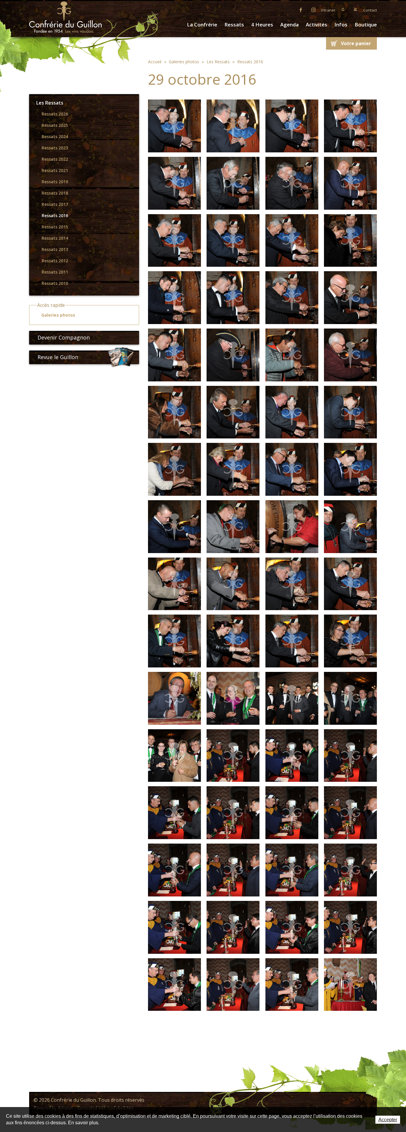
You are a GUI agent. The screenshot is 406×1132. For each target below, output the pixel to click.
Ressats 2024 (55, 136)
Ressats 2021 (55, 170)
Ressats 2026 (55, 114)
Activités (316, 24)
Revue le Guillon (57, 357)
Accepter (387, 1119)
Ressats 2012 (55, 260)
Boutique (366, 24)
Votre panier (356, 43)
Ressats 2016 (55, 215)
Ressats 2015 (55, 227)
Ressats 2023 (55, 148)
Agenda (289, 24)
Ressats (234, 24)
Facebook (301, 9)
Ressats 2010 (55, 283)
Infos (340, 24)
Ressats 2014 (55, 238)
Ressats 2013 (55, 249)
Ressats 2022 (55, 159)
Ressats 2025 (55, 125)
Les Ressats (49, 103)
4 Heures (262, 24)
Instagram (313, 9)
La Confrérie (202, 24)
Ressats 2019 (55, 181)
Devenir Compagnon (63, 337)
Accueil (343, 9)
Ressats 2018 (55, 193)
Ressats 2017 (55, 204)
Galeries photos (58, 315)
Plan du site (355, 9)
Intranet (328, 10)
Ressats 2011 (55, 272)
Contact (370, 10)
